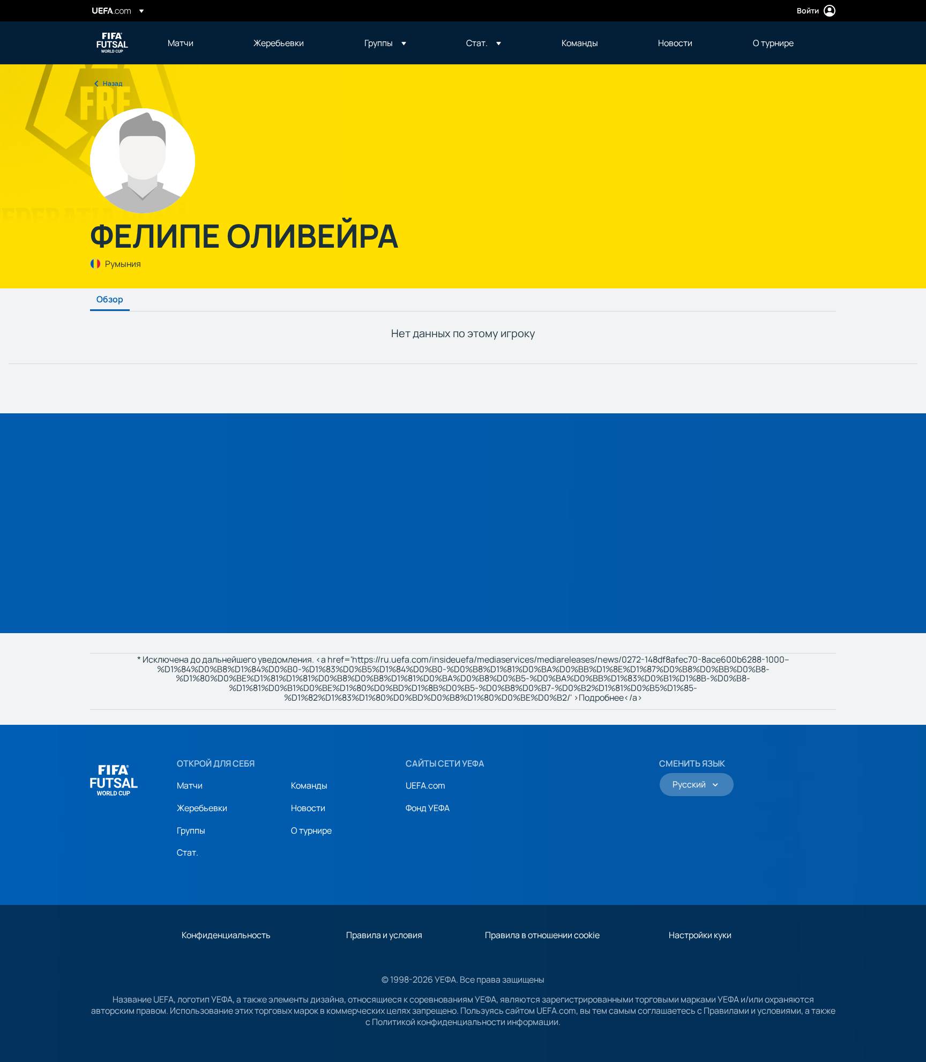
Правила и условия (384, 935)
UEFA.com (425, 785)
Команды (309, 785)
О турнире (311, 830)
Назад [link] (112, 83)
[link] (180, 43)
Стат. (187, 852)
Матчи (190, 785)
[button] (385, 43)
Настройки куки (700, 935)
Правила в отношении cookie (542, 935)
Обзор (109, 300)
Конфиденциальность (226, 935)
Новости (308, 808)
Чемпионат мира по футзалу (112, 43)
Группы (191, 830)
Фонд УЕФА (428, 808)
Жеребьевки (202, 808)
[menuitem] (197, 43)
